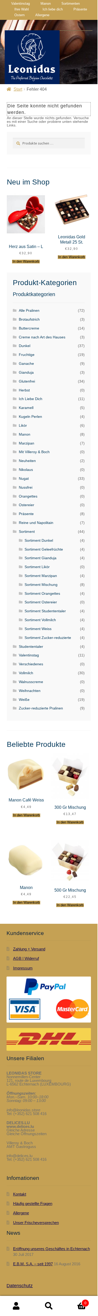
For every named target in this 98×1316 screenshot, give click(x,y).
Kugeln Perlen (30, 416)
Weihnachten (30, 691)
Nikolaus (26, 469)
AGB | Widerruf (26, 958)
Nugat (24, 478)
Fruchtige (26, 355)
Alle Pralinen (29, 310)
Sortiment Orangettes (42, 593)
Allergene (42, 15)
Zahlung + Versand (29, 949)
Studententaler (31, 646)
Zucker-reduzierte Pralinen (41, 708)
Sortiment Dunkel (39, 540)
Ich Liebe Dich (30, 399)
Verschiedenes (31, 664)
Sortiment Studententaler (45, 611)
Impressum (23, 968)
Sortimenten (70, 3)
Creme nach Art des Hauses (42, 337)
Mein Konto (16, 1306)
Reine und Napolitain (36, 523)
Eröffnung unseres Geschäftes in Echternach (51, 1248)
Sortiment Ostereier (41, 602)
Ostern (19, 15)
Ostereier (26, 505)
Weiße (24, 699)
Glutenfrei (27, 381)
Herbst (24, 390)
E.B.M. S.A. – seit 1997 (33, 1264)
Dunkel (24, 346)
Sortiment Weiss (38, 629)
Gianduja (26, 372)
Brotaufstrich (29, 319)
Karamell (26, 408)
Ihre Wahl (21, 9)
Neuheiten (27, 461)
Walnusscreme (31, 682)
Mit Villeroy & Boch (34, 452)
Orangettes (28, 496)
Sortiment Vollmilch (40, 620)
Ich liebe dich (53, 9)
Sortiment (27, 531)
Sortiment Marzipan (41, 576)
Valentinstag (20, 3)
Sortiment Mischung (41, 584)
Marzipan (26, 443)
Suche (49, 1306)
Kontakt (19, 1194)
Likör (23, 425)
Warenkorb (76, 1300)
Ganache (26, 363)
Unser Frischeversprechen (36, 1222)
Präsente (80, 9)
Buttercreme (29, 328)
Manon (46, 3)
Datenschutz (20, 1285)
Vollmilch (26, 673)
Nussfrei (25, 487)
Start (18, 89)
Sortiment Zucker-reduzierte (48, 638)
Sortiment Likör (37, 567)
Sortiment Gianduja (40, 558)
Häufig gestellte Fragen (32, 1203)
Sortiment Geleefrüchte (44, 549)
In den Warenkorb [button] (26, 261)
